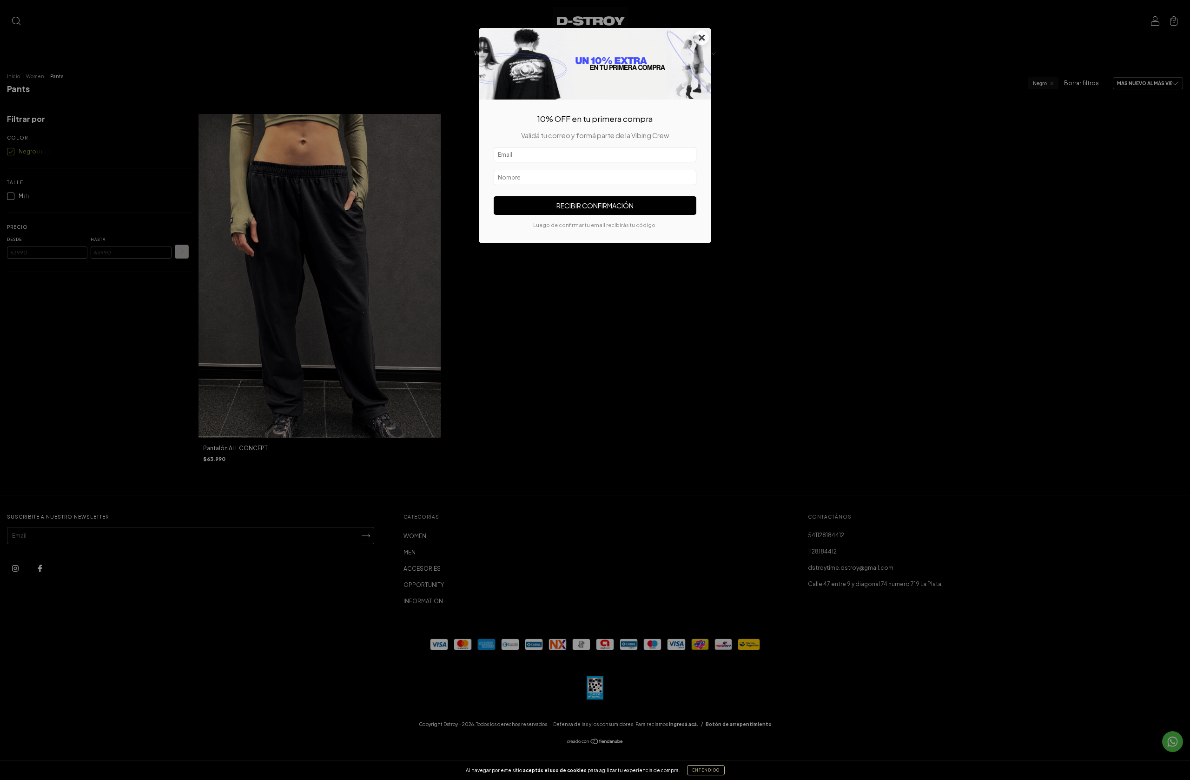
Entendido (706, 770)
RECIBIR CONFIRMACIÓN (595, 205)
